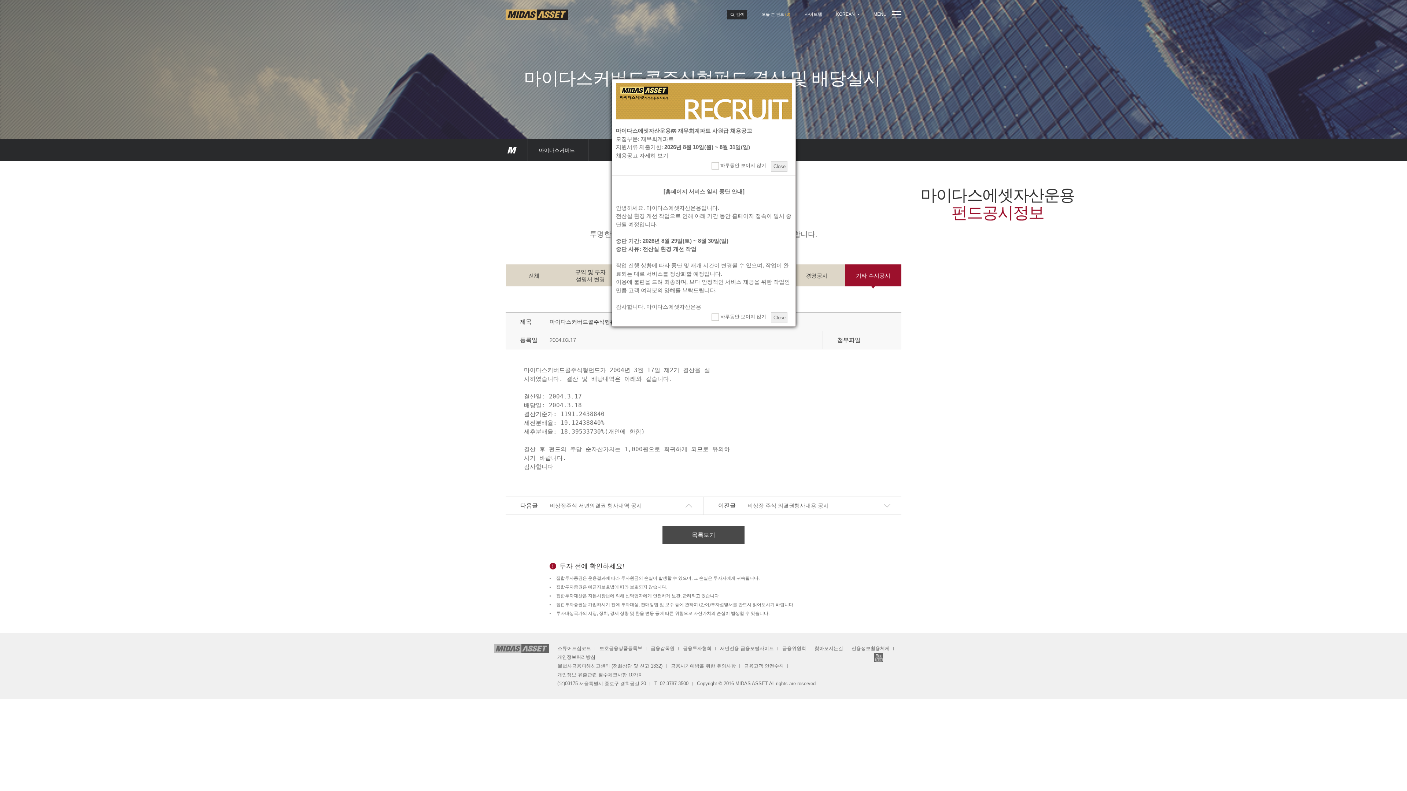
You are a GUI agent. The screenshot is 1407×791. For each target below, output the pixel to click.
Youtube (878, 657)
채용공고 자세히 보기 (642, 155)
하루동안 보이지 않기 (742, 165)
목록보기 (703, 535)
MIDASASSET (512, 150)
